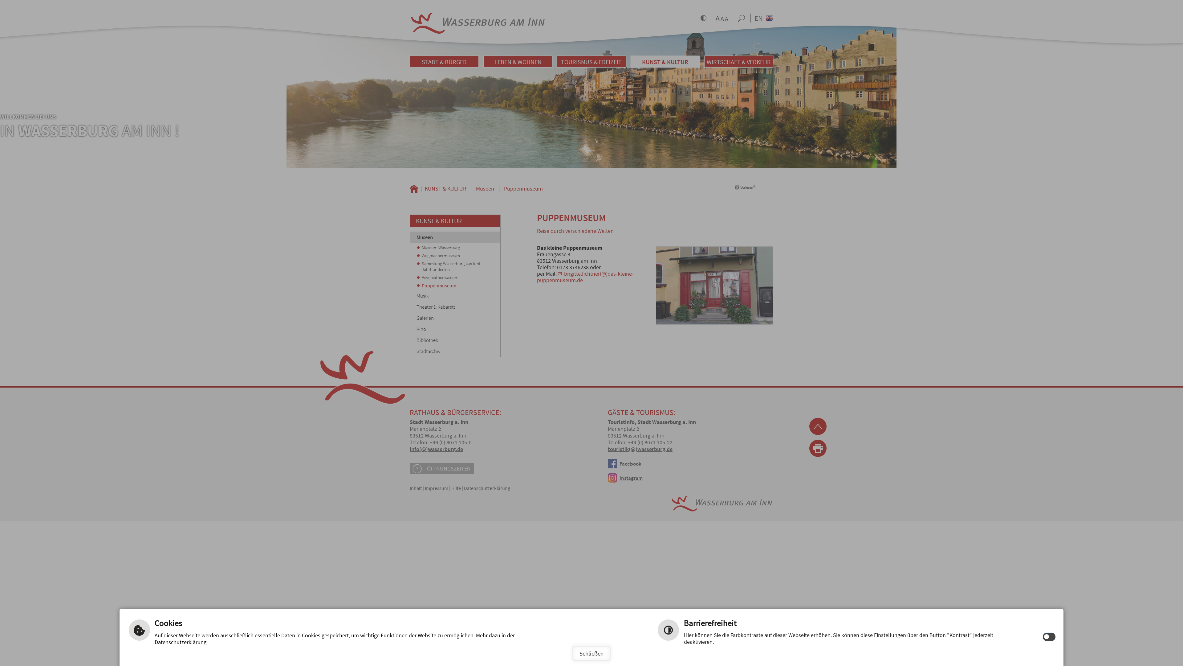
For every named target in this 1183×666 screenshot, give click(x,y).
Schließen (591, 653)
